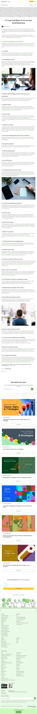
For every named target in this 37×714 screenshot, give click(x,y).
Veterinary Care (18, 674)
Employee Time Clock (4, 617)
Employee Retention (4, 630)
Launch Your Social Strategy (27, 45)
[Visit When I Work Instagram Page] (12, 685)
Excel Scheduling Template (20, 617)
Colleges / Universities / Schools (6, 662)
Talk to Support (3, 693)
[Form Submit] (32, 389)
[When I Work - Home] (4, 1)
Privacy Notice (11, 706)
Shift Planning (3, 620)
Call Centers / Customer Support (6, 654)
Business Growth (8, 368)
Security (2, 624)
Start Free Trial (31, 1)
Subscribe (31, 5)
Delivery (2, 665)
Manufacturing (3, 671)
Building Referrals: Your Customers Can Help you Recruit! (24, 351)
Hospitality (18, 665)
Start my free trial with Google (19, 594)
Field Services (18, 658)
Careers (17, 641)
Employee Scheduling (4, 615)
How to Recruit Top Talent (25, 146)
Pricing (2, 622)
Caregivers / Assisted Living (5, 655)
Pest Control (3, 674)
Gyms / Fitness (18, 661)
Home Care (18, 664)
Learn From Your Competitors (20, 283)
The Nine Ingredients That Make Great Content (21, 64)
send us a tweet (12, 365)
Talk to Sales (3, 692)
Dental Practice (18, 652)
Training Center (3, 642)
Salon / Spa (18, 668)
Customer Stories (19, 624)
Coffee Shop (3, 661)
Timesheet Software (4, 634)
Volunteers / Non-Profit (20, 675)
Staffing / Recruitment (20, 671)
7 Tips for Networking (19, 301)
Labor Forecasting (4, 627)
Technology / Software (20, 672)
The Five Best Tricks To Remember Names (25, 138)
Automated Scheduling (5, 625)
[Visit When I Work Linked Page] (10, 687)
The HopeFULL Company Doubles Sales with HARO (23, 55)
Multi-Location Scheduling (5, 631)
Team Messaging (4, 618)
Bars (2, 652)
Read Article (18, 424)
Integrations (3, 621)
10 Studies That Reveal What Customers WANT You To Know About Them (18, 264)
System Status (3, 645)
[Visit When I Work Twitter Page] (12, 687)
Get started (18, 712)
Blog (9, 1)
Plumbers (2, 677)
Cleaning (2, 659)
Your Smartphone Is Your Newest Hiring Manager (22, 361)
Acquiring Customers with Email (19, 100)
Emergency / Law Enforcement (21, 655)
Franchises (18, 659)
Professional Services (4, 678)
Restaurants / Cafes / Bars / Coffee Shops (8, 680)
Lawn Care (3, 668)
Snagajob (21, 358)
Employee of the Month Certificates (22, 622)
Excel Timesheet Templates (21, 618)
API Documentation (4, 646)
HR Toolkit (18, 621)
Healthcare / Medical (19, 662)
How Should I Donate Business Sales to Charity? (23, 119)
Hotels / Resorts (4, 667)
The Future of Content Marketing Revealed (26, 130)
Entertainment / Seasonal (20, 656)
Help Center (3, 639)
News (17, 642)
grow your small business (16, 37)
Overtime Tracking (4, 635)
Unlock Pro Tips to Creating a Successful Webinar (22, 235)
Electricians (18, 654)
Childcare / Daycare (4, 658)
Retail (17, 667)
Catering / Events (4, 656)
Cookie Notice (15, 706)
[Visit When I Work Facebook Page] (10, 685)
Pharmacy (2, 675)
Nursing (2, 672)
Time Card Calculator (19, 620)
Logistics (2, 669)
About (17, 639)
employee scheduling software (7, 360)
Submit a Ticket (3, 641)
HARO (10, 52)
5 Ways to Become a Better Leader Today (19, 333)
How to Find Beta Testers (30, 291)
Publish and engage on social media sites (13, 41)
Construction (3, 664)
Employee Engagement (5, 628)
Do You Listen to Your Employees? (19, 342)
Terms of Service (20, 706)
